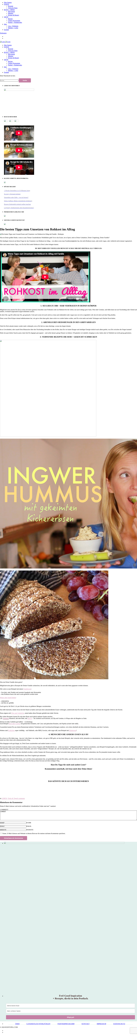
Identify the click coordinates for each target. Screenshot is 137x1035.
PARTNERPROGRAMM (66, 1024)
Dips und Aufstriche (17, 713)
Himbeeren (72, 730)
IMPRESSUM (101, 1024)
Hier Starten (8, 45)
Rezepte (10, 49)
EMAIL (28, 826)
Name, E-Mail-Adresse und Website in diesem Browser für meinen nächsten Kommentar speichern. (33, 833)
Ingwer (29, 718)
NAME (28, 823)
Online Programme (14, 63)
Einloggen (3, 33)
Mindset (10, 56)
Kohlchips (11, 730)
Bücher (10, 61)
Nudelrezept (27, 689)
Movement (11, 54)
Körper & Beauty (13, 58)
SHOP (6, 60)
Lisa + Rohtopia (13, 69)
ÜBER (17, 1024)
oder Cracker (14, 723)
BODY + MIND (9, 52)
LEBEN (4, 798)
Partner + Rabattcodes (15, 65)
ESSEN (6, 47)
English (6, 72)
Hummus (6, 718)
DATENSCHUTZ (119, 1024)
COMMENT (4, 809)
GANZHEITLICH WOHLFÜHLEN (38, 1024)
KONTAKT (86, 1024)
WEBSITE (29, 830)
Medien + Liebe (13, 70)
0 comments (21, 798)
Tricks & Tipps (12, 50)
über (5, 67)
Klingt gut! (70, 1017)
